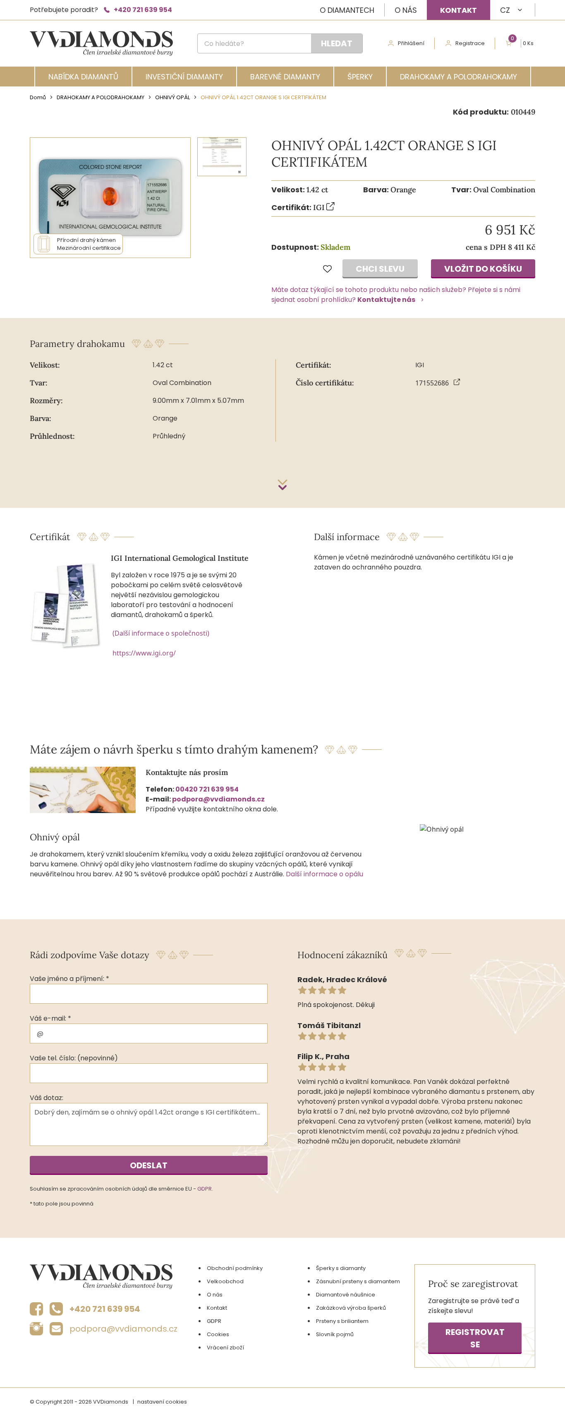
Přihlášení (411, 43)
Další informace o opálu (324, 874)
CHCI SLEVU (380, 269)
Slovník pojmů (335, 1334)
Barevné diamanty (285, 77)
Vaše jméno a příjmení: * (69, 978)
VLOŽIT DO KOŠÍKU (483, 269)
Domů (38, 97)
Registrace (470, 43)
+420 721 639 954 (143, 9)
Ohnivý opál (172, 97)
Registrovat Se (475, 1338)
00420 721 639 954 (207, 789)
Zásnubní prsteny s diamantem (358, 1281)
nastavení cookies (162, 1402)
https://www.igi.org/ (144, 653)
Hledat (336, 43)
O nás (406, 10)
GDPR (204, 1189)
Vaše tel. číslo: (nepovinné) (74, 1058)
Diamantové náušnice (345, 1295)
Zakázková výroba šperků (351, 1308)
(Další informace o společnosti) (161, 633)
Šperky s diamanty (341, 1268)
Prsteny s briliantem (342, 1321)
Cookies (218, 1334)
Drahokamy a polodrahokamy (458, 77)
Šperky (360, 77)
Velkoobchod (225, 1281)
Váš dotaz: (46, 1098)
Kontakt (458, 10)
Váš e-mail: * (50, 1018)
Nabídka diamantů (83, 77)
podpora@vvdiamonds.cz (218, 799)
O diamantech (347, 10)
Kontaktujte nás (386, 299)
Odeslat (149, 1165)
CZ (505, 10)
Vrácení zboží (225, 1347)
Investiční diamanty (184, 77)
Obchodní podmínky (235, 1268)
